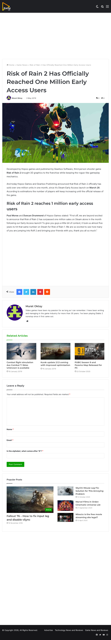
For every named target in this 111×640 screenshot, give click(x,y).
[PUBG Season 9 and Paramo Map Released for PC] (89, 351)
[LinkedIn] (33, 292)
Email (10, 440)
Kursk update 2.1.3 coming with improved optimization (55, 363)
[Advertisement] (55, 36)
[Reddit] (47, 292)
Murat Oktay (17, 98)
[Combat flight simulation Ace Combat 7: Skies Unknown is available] (21, 351)
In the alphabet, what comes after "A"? (25, 451)
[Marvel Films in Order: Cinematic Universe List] (65, 505)
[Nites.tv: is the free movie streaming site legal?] (65, 517)
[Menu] (107, 7)
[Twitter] (26, 292)
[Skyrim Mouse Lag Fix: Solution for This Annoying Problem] (65, 490)
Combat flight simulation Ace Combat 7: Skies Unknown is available (20, 365)
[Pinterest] (40, 292)
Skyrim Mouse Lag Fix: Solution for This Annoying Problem (89, 491)
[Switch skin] (97, 7)
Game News (21, 65)
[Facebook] (19, 292)
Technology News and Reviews (69, 630)
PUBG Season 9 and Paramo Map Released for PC (88, 365)
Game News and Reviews (96, 630)
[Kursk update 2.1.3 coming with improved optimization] (55, 351)
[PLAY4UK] (9, 6)
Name (10, 429)
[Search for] (102, 7)
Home (11, 65)
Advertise (48, 630)
